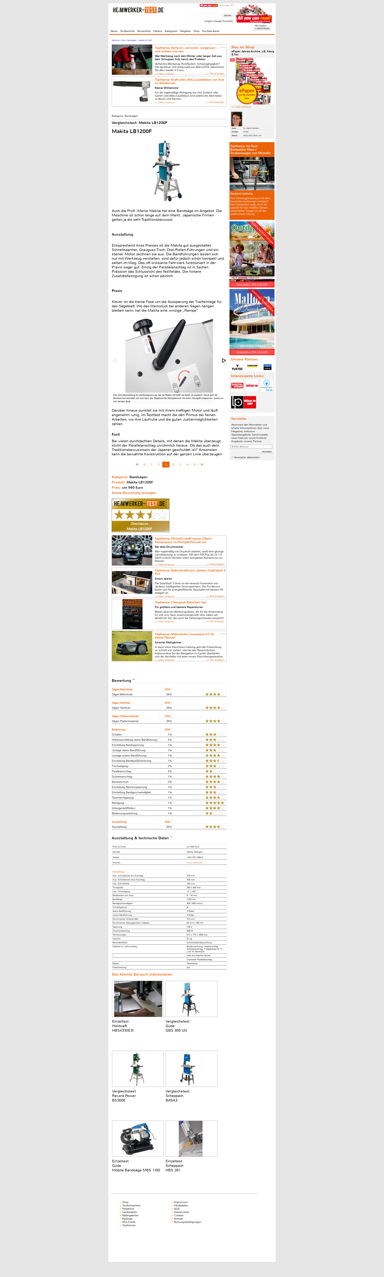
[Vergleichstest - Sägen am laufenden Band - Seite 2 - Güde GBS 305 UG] (144, 464)
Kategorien (171, 31)
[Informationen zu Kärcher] (252, 367)
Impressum (181, 1202)
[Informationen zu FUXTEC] (237, 367)
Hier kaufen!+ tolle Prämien (262, 27)
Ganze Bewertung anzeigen (134, 492)
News (114, 31)
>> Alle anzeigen (215, 73)
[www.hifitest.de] (252, 394)
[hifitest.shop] (250, 411)
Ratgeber (185, 31)
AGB (177, 1209)
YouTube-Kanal (210, 31)
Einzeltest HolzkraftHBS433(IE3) (123, 1026)
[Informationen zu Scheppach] (267, 367)
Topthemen (129, 1225)
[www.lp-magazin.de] (237, 411)
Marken (157, 31)
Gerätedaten (129, 1212)
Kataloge (127, 1218)
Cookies (179, 1215)
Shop (196, 31)
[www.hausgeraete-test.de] (266, 394)
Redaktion (128, 1209)
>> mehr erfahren (241, 106)
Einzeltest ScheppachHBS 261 (174, 1166)
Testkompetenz (131, 1205)
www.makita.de (194, 862)
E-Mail (246, 132)
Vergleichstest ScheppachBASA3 (177, 1096)
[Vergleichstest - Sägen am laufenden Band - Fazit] (202, 464)
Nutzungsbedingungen (187, 1222)
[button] (224, 360)
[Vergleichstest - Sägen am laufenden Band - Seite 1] (137, 464)
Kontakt (178, 1218)
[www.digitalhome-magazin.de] (237, 394)
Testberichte (127, 31)
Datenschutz (181, 1212)
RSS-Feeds (128, 1222)
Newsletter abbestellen (247, 457)
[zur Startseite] (138, 10)
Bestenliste (144, 31)
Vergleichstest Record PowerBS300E (124, 1096)
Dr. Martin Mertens (251, 128)
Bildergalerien (130, 1215)
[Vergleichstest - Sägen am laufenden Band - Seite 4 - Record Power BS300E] (195, 464)
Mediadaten (181, 1205)
